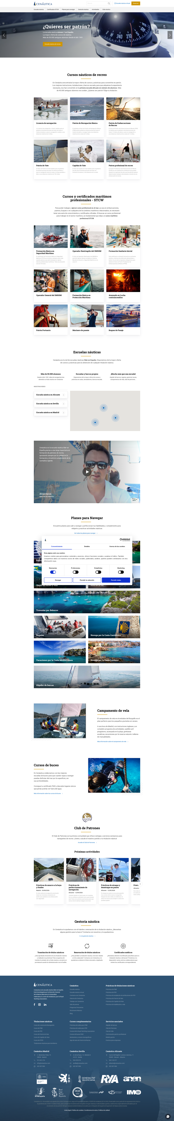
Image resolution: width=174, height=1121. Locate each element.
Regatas (40, 635)
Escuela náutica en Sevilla (47, 403)
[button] (115, 418)
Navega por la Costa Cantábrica (106, 635)
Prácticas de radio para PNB (78, 1025)
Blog (71, 1013)
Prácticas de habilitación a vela (115, 1004)
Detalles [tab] (87, 546)
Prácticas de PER (111, 992)
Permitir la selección (87, 580)
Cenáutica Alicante (114, 1051)
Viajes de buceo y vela (47, 585)
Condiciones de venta (91, 1110)
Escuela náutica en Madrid (47, 412)
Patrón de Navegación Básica (84, 123)
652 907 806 (41, 1066)
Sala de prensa (74, 1004)
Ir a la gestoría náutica (86, 936)
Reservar (136, 3)
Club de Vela (109, 1031)
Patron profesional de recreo (121, 165)
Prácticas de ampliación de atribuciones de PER (120, 995)
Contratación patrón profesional (116, 1034)
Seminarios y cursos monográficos (80, 1037)
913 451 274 (41, 1060)
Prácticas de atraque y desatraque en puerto (110, 886)
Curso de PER (38, 1031)
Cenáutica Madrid (41, 1051)
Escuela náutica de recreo (53, 44)
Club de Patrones (111, 1028)
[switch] (76, 572)
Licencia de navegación (46, 123)
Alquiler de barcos (45, 685)
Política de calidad (104, 1110)
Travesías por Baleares (47, 610)
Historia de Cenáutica (76, 998)
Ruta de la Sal (97, 585)
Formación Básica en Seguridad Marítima (45, 252)
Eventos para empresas (113, 1040)
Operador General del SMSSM (49, 295)
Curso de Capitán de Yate (41, 1037)
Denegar (58, 580)
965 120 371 (113, 1060)
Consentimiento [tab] (56, 546)
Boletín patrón (110, 1037)
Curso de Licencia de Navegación (44, 1025)
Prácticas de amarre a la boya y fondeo (48, 886)
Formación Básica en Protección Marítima (81, 296)
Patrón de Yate (42, 165)
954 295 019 (77, 1060)
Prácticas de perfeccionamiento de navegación (78, 887)
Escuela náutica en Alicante (48, 394)
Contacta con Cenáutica (77, 995)
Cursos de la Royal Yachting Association (82, 1031)
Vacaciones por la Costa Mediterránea (54, 660)
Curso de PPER (38, 1040)
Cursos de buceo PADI (76, 1034)
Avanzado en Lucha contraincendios (117, 296)
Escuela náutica (75, 989)
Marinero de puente (80, 330)
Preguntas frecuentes (76, 1007)
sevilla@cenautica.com (80, 1063)
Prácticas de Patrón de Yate (114, 998)
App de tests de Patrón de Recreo (80, 1040)
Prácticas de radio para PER (78, 1028)
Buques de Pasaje (116, 330)
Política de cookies (77, 1110)
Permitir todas (116, 580)
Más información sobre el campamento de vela (111, 741)
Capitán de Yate (79, 165)
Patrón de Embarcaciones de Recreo (120, 124)
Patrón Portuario (43, 330)
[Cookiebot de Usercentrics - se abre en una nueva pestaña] (121, 539)
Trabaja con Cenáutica (77, 1001)
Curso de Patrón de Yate (41, 1034)
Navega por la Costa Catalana (105, 660)
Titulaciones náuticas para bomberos (45, 1043)
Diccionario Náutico (76, 1010)
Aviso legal (67, 1110)
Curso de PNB (38, 1028)
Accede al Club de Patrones (86, 842)
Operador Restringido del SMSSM (86, 251)
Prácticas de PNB (111, 989)
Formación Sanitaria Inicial (120, 251)
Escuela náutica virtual (123, 3)
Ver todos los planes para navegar (84, 533)
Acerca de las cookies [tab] (117, 546)
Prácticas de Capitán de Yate (115, 1001)
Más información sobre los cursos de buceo (47, 793)
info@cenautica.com (43, 1063)
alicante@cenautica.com (117, 1063)
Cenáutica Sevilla (77, 1051)
